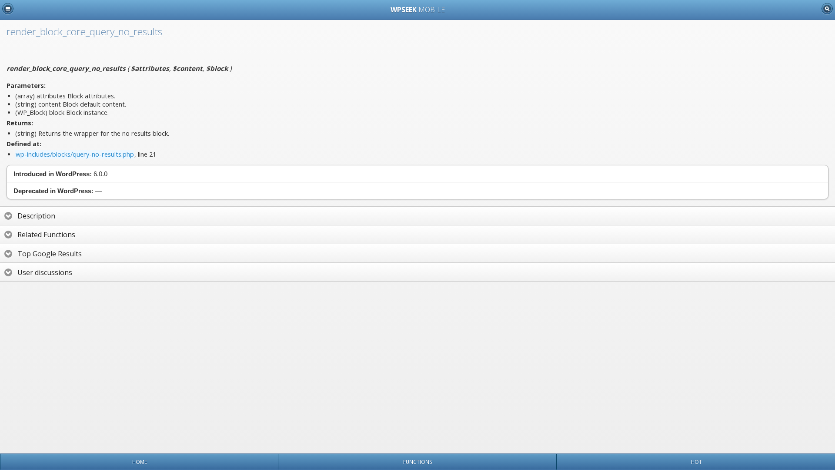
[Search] (827, 8)
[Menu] (7, 8)
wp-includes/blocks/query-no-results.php (75, 154)
